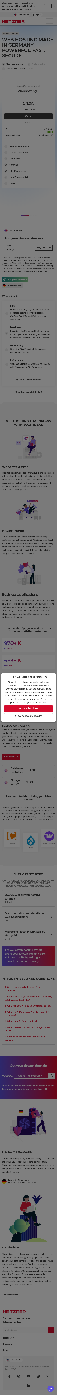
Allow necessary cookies (28, 716)
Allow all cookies (28, 708)
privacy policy (32, 699)
